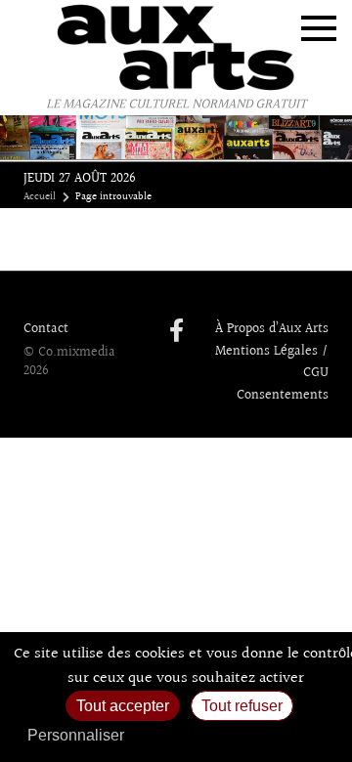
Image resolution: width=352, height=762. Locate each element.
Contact (45, 329)
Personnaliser (75, 735)
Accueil (39, 197)
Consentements (283, 395)
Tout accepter (122, 706)
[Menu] (318, 28)
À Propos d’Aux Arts (272, 329)
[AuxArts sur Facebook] (176, 332)
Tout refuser (242, 706)
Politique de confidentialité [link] (239, 735)
